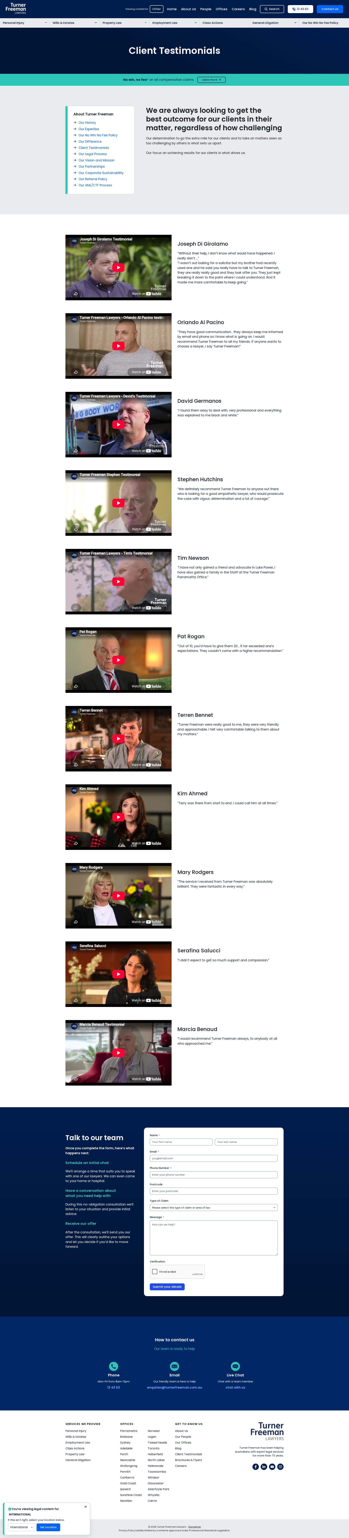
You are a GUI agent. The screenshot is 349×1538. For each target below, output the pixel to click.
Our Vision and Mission (97, 160)
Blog (252, 9)
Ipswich (125, 1489)
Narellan (126, 1501)
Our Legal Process (93, 154)
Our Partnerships (92, 166)
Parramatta (128, 1431)
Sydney (125, 1442)
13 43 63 (113, 1387)
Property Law (112, 23)
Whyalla (153, 1495)
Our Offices (183, 1442)
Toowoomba (157, 1472)
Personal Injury (13, 23)
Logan (152, 1437)
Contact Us (330, 9)
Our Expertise (89, 129)
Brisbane (126, 1437)
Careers (238, 9)
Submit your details (167, 1287)
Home (172, 9)
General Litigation (265, 23)
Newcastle (127, 1460)
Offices (221, 9)
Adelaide (126, 1448)
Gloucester (156, 1483)
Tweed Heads (157, 1442)
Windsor (153, 1477)
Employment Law (165, 23)
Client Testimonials (94, 148)
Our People (183, 1437)
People (205, 9)
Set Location (48, 1527)
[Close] (85, 1507)
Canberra (127, 1477)
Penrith (125, 1472)
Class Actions (212, 23)
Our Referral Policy (93, 179)
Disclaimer (194, 1526)
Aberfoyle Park (158, 1489)
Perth (124, 1454)
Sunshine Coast (131, 1495)
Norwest (154, 1431)
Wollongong (128, 1466)
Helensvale (155, 1466)
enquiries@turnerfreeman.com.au (174, 1387)
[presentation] (177, 1272)
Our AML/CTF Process (95, 185)
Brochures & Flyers (188, 1460)
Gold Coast (128, 1483)
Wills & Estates (63, 23)
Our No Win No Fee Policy (320, 23)
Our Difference (90, 141)
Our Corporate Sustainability (101, 173)
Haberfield (155, 1454)
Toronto (153, 1448)
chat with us (235, 1387)
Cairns (152, 1501)
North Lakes (156, 1460)
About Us (188, 9)
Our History (87, 122)
